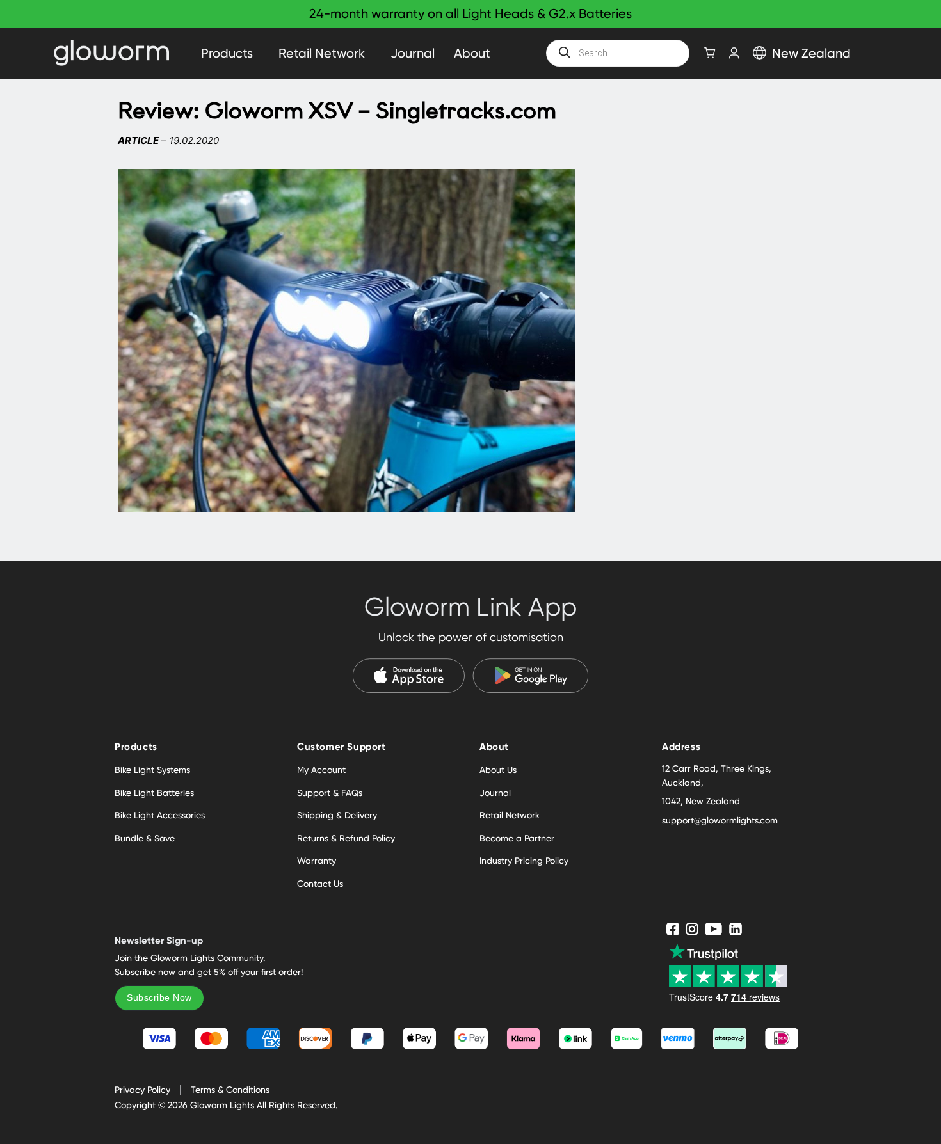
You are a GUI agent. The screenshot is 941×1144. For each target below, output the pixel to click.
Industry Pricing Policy (523, 860)
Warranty (316, 860)
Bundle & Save (145, 838)
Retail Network (321, 53)
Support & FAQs (329, 793)
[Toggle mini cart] (710, 52)
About (472, 53)
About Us (498, 770)
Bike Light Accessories (160, 815)
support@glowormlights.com (720, 820)
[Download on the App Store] (409, 675)
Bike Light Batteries (154, 793)
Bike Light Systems (152, 770)
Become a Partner (516, 838)
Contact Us (320, 883)
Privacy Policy (142, 1089)
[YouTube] (714, 929)
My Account (321, 770)
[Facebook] (672, 929)
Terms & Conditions (230, 1089)
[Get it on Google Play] (530, 675)
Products (227, 53)
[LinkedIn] (736, 929)
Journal (412, 53)
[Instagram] (692, 929)
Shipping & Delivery (337, 815)
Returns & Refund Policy (346, 838)
